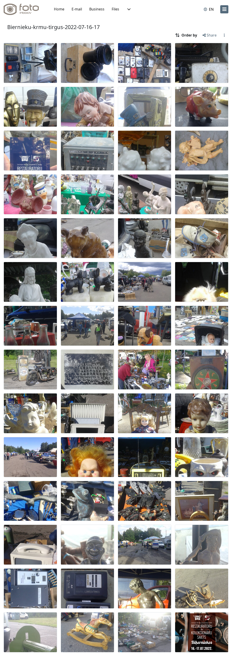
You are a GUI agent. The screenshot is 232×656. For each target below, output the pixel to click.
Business (96, 9)
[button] (128, 9)
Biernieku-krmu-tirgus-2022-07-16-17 (53, 27)
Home (59, 9)
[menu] (224, 9)
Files (115, 9)
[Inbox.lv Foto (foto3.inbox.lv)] (24, 9)
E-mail (77, 9)
